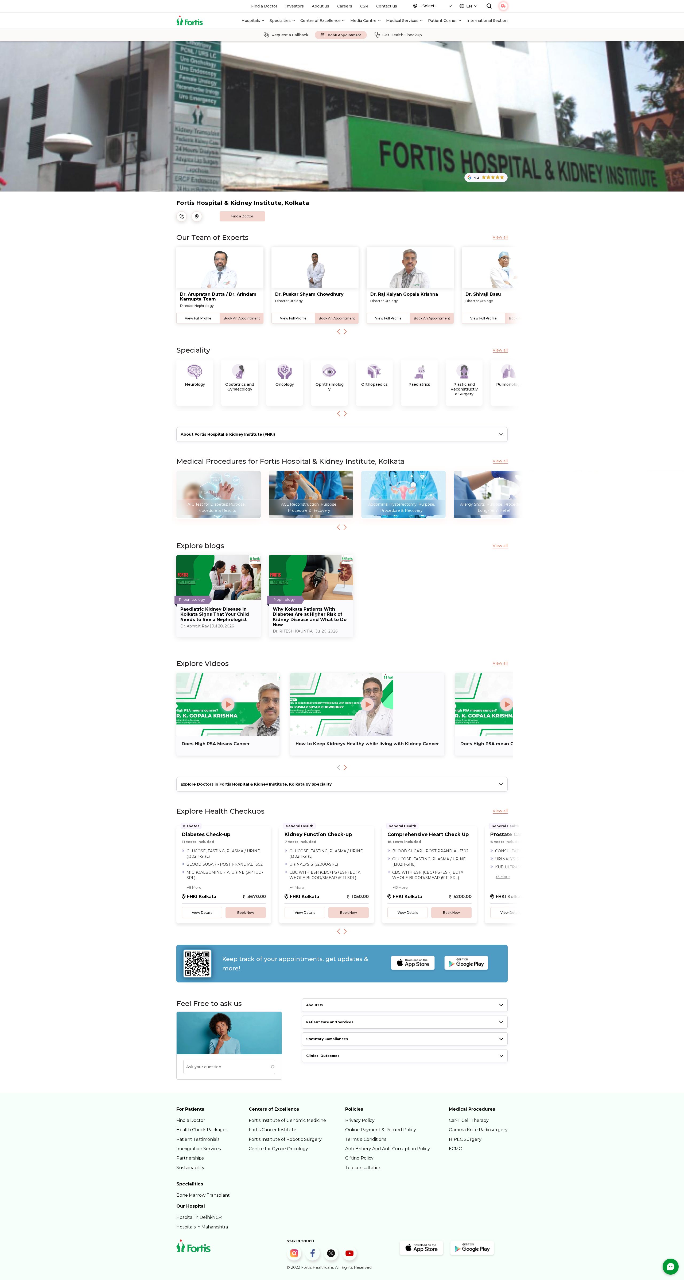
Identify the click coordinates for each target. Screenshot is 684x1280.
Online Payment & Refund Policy (380, 1129)
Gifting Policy (359, 1158)
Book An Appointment (242, 318)
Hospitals (251, 20)
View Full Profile (198, 318)
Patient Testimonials (197, 1139)
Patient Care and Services (329, 1022)
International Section (487, 20)
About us (320, 6)
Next (345, 331)
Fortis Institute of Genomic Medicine (287, 1120)
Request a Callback (289, 35)
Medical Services (402, 20)
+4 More (297, 887)
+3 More (503, 877)
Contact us (386, 6)
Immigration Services (198, 1148)
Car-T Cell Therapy (469, 1120)
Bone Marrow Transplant (203, 1195)
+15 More (400, 887)
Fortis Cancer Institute (272, 1129)
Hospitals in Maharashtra (202, 1227)
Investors (294, 6)
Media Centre (363, 20)
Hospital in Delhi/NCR (199, 1217)
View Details (202, 913)
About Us (314, 1005)
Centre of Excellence (320, 20)
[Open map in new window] (197, 216)
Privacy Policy (360, 1120)
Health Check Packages (201, 1129)
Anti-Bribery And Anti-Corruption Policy (387, 1148)
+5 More (605, 877)
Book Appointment (344, 35)
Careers (344, 6)
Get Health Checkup (402, 35)
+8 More (194, 887)
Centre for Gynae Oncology (278, 1148)
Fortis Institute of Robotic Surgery (285, 1139)
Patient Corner (442, 20)
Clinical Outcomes (322, 1056)
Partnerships (190, 1158)
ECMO (456, 1148)
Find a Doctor (264, 6)
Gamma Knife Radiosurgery (478, 1129)
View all (500, 237)
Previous (338, 331)
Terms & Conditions (365, 1139)
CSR (364, 6)
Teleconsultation (363, 1167)
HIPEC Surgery (465, 1139)
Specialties (280, 20)
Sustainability (190, 1167)
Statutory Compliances (327, 1039)
